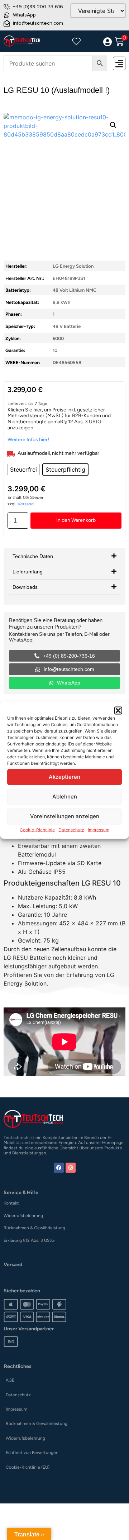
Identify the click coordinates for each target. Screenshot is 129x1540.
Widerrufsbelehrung (23, 1215)
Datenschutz (71, 829)
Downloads (25, 587)
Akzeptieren (64, 776)
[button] (118, 710)
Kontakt (11, 1203)
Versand (26, 503)
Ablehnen (64, 796)
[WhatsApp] (7, 15)
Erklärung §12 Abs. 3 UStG (29, 1240)
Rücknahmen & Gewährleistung (34, 1227)
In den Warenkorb (76, 520)
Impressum (98, 829)
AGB (10, 1380)
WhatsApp (24, 15)
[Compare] (91, 42)
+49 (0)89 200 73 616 (38, 7)
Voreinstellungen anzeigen (64, 816)
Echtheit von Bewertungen (32, 1452)
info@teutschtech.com (38, 23)
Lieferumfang (28, 571)
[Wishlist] (76, 41)
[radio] (23, 469)
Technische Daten (33, 556)
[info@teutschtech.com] (7, 23)
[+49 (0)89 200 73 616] (7, 7)
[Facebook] (59, 1168)
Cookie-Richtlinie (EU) (27, 1467)
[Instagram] (71, 1168)
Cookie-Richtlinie (37, 829)
